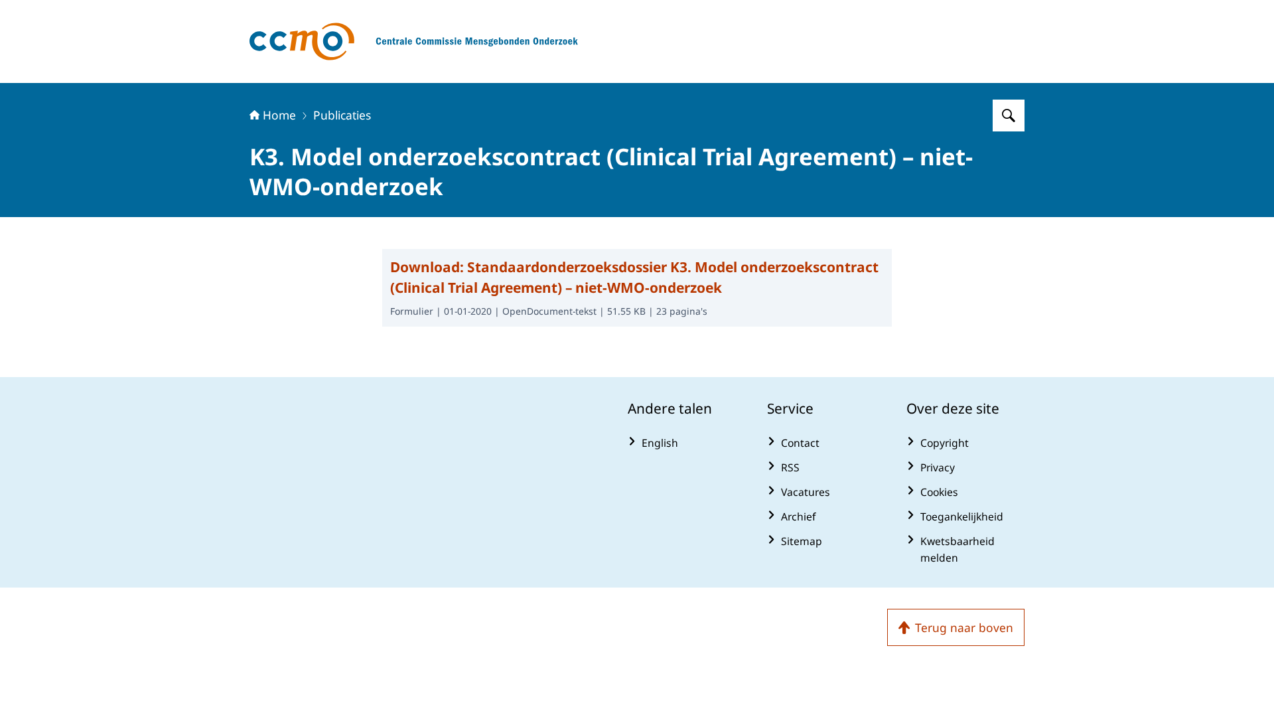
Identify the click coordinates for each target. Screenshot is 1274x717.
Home (279, 115)
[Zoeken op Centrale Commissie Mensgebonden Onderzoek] (1009, 115)
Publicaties (342, 115)
